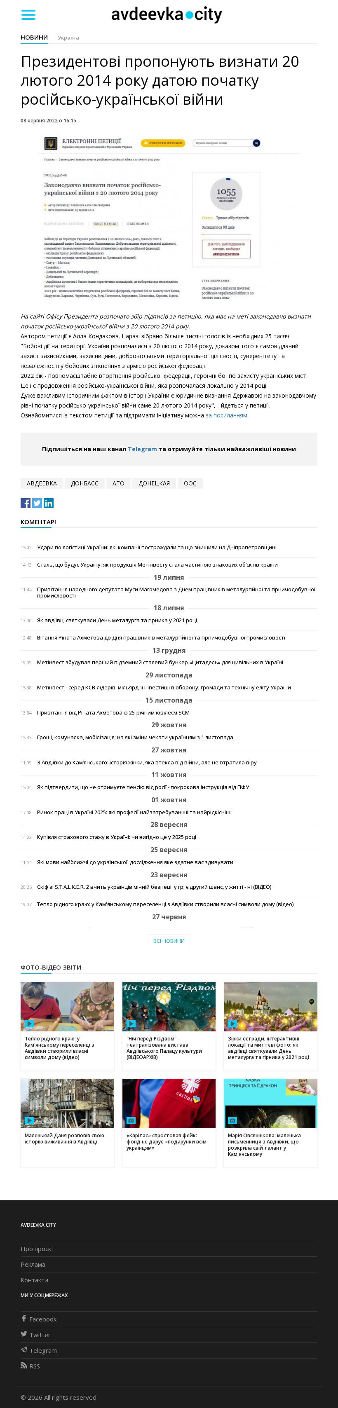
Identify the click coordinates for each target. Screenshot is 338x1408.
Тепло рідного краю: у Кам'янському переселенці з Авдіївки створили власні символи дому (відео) (165, 904)
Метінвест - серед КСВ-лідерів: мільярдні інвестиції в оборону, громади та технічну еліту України (164, 687)
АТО (118, 483)
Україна (68, 37)
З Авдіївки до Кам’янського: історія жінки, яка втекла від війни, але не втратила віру (147, 762)
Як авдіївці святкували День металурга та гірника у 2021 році (117, 620)
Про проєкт (37, 1248)
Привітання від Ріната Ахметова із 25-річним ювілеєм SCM (113, 713)
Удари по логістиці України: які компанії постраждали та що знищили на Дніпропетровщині (157, 547)
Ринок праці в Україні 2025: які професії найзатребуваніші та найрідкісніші (134, 812)
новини (34, 37)
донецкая (154, 483)
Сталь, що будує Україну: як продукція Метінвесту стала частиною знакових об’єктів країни (157, 565)
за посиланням (226, 415)
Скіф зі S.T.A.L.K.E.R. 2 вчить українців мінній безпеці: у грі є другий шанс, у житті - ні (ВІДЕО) (154, 887)
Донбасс (85, 483)
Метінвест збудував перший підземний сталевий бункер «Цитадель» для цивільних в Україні (160, 662)
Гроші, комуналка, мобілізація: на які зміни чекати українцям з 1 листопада (135, 737)
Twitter (40, 1335)
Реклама (33, 1264)
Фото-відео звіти (51, 967)
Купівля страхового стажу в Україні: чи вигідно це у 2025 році (116, 837)
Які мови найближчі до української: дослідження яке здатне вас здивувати (135, 862)
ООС (190, 483)
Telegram (142, 449)
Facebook (42, 1319)
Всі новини (169, 940)
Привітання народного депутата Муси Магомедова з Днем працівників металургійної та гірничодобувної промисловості (176, 592)
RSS (34, 1366)
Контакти (34, 1280)
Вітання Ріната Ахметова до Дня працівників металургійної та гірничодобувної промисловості (161, 638)
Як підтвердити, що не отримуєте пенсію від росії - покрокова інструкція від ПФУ (143, 787)
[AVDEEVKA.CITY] (167, 14)
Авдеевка (42, 483)
